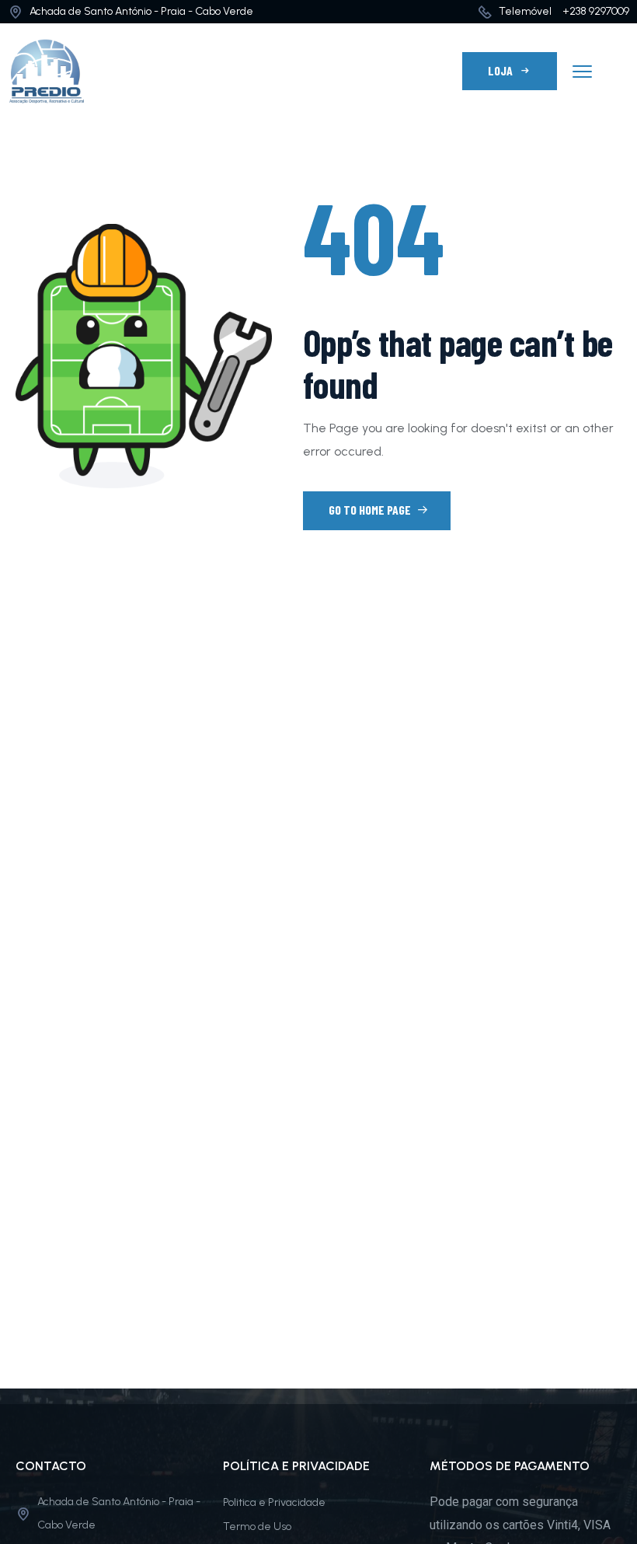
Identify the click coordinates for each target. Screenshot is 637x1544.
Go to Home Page (371, 509)
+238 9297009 (595, 11)
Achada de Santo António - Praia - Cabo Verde (141, 11)
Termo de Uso (257, 1526)
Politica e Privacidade (274, 1502)
